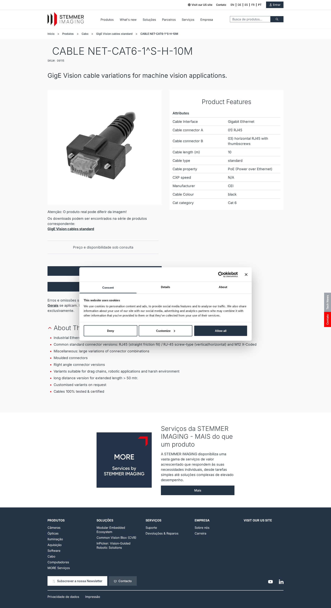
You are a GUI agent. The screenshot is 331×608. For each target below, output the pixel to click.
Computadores (58, 562)
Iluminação (55, 539)
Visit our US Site (258, 520)
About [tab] (223, 287)
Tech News (327, 302)
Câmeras (54, 528)
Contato (221, 4)
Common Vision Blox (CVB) (116, 537)
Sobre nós (202, 528)
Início (51, 33)
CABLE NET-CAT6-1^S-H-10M (159, 33)
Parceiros (169, 19)
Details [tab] (165, 287)
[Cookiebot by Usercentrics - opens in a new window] (221, 274)
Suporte (151, 528)
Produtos (107, 19)
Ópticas (53, 533)
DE (239, 4)
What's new (128, 19)
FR (253, 4)
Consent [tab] (108, 287)
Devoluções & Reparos (162, 533)
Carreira (200, 533)
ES (246, 4)
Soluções (149, 19)
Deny (110, 330)
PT (259, 4)
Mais (197, 490)
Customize (163, 330)
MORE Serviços (59, 568)
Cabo (85, 33)
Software (54, 551)
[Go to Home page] (66, 19)
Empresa (206, 19)
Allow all (220, 330)
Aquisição (55, 545)
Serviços (188, 19)
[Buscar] (276, 19)
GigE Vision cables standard (114, 33)
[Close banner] (246, 274)
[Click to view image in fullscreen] (105, 147)
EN (232, 4)
